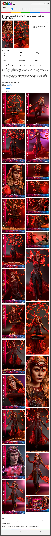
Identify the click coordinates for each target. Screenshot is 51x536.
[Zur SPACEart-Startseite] (9, 3)
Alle (3, 9)
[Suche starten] (45, 4)
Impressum (21, 531)
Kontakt (43, 23)
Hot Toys (8, 88)
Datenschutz (29, 531)
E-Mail (6, 84)
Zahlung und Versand (6, 531)
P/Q (33, 9)
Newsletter (17, 531)
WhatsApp (10, 84)
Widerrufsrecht (34, 531)
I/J (21, 9)
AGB (25, 531)
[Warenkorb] (48, 4)
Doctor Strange (9, 85)
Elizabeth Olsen (9, 86)
